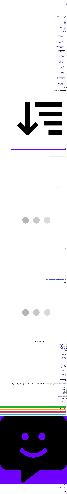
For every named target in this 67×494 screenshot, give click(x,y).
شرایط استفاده (64, 359)
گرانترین (65, 153)
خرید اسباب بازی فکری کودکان (62, 370)
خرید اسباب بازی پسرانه (63, 379)
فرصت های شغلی (63, 358)
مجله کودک (64, 366)
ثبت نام (58, 16)
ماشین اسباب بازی (63, 376)
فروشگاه (65, 491)
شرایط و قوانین (57, 401)
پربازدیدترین (64, 149)
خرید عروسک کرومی (63, 380)
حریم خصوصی (64, 357)
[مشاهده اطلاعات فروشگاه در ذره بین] (65, 389)
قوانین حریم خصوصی (62, 402)
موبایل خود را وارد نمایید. (64, 398)
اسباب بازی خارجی (63, 375)
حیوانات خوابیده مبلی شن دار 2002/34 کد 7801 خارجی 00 (56, 279)
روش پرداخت (64, 354)
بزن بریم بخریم (65, 1)
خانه (66, 90)
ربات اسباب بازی (64, 374)
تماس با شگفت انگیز (63, 367)
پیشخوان (65, 17)
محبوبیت (65, 148)
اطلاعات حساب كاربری (63, 27)
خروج (65, 28)
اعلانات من (64, 23)
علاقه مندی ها (64, 22)
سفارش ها (64, 18)
